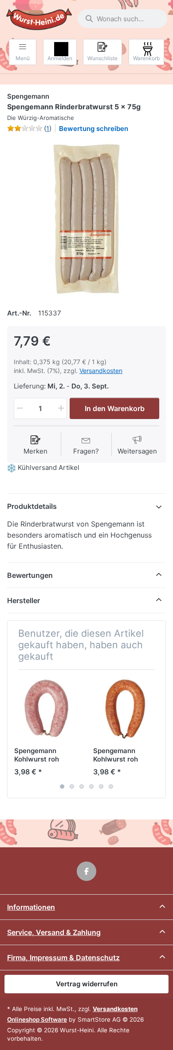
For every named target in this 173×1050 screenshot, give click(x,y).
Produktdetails (32, 506)
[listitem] (86, 219)
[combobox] (122, 18)
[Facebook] (86, 871)
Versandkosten (100, 370)
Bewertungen (30, 575)
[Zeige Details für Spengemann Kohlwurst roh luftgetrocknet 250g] (46, 709)
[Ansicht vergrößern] (86, 219)
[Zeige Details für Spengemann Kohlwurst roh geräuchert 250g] (125, 709)
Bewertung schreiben (93, 128)
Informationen (31, 907)
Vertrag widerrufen (87, 984)
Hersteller (23, 600)
